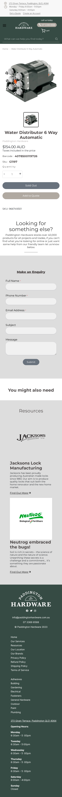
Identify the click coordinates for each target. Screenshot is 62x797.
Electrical (16, 691)
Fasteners (16, 695)
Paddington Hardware (15, 141)
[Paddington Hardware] (23, 25)
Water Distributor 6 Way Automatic (26, 49)
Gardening (16, 687)
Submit (31, 362)
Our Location (18, 649)
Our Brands (17, 653)
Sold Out (31, 185)
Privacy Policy (18, 657)
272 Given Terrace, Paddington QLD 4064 (33, 720)
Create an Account (31, 13)
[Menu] (6, 25)
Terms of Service (20, 670)
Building (15, 683)
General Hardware (20, 699)
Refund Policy (18, 661)
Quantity (9, 166)
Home (5, 49)
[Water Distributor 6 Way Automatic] (31, 80)
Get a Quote (15, 13)
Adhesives (16, 679)
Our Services (18, 641)
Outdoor (15, 703)
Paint (13, 708)
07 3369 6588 (48, 25)
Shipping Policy (19, 666)
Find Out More (19, 492)
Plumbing (16, 712)
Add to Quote (31, 195)
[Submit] (57, 39)
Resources (16, 645)
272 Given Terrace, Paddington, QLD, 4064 (29, 3)
